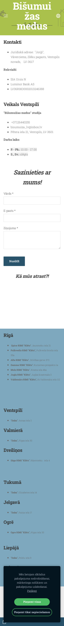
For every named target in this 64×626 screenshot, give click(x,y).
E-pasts (9, 210)
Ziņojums (11, 228)
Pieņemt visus (32, 601)
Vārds (8, 193)
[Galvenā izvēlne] (6, 16)
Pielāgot (32, 591)
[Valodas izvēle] (58, 16)
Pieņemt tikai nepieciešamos (32, 612)
